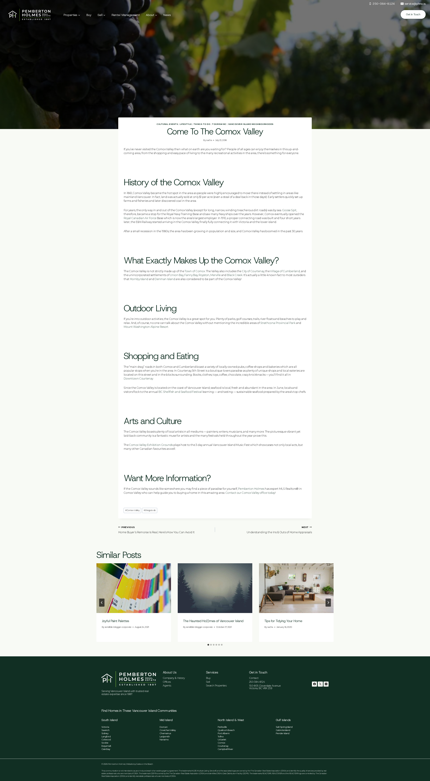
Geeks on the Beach (144, 764)
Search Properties (216, 685)
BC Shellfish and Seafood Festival (180, 391)
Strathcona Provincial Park (277, 323)
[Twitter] (320, 684)
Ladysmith (165, 736)
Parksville (222, 727)
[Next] (328, 603)
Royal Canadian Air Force (140, 218)
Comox (221, 742)
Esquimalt (106, 746)
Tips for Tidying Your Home (283, 621)
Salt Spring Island (284, 727)
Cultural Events (167, 124)
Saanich (105, 730)
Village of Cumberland (285, 271)
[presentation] (133, 588)
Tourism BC (219, 124)
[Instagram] (326, 684)
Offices (167, 681)
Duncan (163, 727)
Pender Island (282, 733)
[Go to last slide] (101, 603)
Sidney (104, 733)
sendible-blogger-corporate (118, 627)
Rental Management (126, 15)
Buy (89, 15)
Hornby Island (139, 279)
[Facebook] (314, 684)
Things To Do (202, 124)
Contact (254, 678)
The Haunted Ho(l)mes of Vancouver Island (213, 621)
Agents (167, 685)
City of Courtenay (253, 271)
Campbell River (225, 749)
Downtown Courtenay (138, 378)
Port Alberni (223, 733)
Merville (215, 275)
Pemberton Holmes (251, 488)
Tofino (221, 736)
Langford (106, 736)
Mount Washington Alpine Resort (146, 326)
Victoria (105, 727)
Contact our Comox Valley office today (250, 492)
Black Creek (234, 275)
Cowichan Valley (168, 730)
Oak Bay (105, 749)
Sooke (104, 742)
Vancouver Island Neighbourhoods (250, 124)
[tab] (208, 645)
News (167, 15)
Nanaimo (164, 739)
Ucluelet (222, 739)
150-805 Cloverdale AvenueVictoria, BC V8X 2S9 (265, 687)
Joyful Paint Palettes (115, 621)
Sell (208, 681)
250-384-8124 (257, 681)
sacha (209, 140)
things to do (150, 510)
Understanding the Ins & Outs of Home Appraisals (279, 530)
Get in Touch (413, 14)
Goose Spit (289, 210)
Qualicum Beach (226, 730)
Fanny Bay (191, 275)
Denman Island (165, 279)
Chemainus (165, 733)
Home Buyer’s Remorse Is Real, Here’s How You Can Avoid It (156, 530)
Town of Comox (195, 271)
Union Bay (176, 275)
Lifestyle (186, 124)
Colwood (106, 739)
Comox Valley (132, 510)
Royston (204, 275)
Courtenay (223, 746)
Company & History (174, 678)
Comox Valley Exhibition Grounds (151, 445)
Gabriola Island (283, 730)
